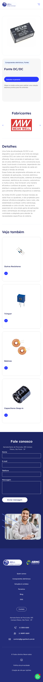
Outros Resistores (12, 266)
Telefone (5, 470)
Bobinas (8, 361)
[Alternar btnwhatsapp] (37, 676)
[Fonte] (21, 32)
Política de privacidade (21, 665)
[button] (39, 4)
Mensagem (6, 480)
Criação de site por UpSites (21, 670)
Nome (4, 452)
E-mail (4, 461)
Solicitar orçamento (13, 79)
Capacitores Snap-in (13, 408)
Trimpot (8, 314)
